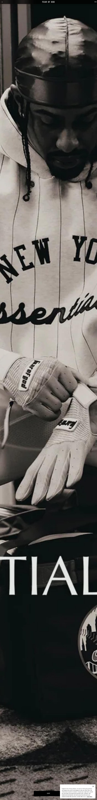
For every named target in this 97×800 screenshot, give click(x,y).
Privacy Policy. (89, 796)
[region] (77, 791)
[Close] (93, 786)
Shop (48, 793)
